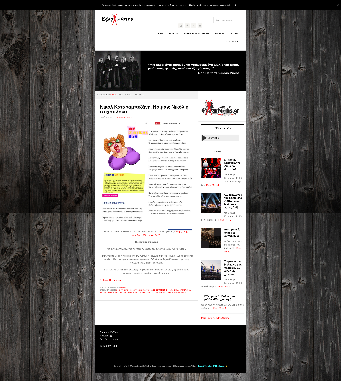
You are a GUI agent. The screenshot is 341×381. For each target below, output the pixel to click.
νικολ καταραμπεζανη (109, 293)
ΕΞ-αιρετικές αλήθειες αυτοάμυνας (232, 233)
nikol (131, 290)
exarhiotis (117, 19)
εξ (154, 290)
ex (117, 290)
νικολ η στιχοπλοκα (182, 290)
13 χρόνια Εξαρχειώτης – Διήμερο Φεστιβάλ (233, 164)
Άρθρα (123, 287)
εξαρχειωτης (161, 290)
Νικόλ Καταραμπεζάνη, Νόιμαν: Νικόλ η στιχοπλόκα (144, 109)
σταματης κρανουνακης (176, 293)
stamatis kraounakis (143, 290)
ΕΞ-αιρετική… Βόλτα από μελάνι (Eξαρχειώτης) (219, 298)
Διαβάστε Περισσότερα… (111, 280)
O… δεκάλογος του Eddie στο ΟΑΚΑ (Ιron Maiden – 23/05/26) (233, 201)
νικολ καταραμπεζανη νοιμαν (133, 293)
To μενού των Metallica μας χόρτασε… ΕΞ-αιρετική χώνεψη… (232, 268)
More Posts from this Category (216, 318)
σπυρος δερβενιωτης (156, 293)
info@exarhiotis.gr (108, 346)
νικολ (170, 290)
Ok (235, 5)
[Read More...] (212, 185)
